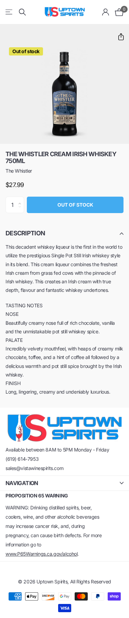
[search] (22, 12)
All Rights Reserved (90, 581)
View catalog (9, 12)
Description (25, 233)
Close (64, 483)
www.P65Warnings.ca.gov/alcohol (41, 554)
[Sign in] (105, 12)
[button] (118, 37)
